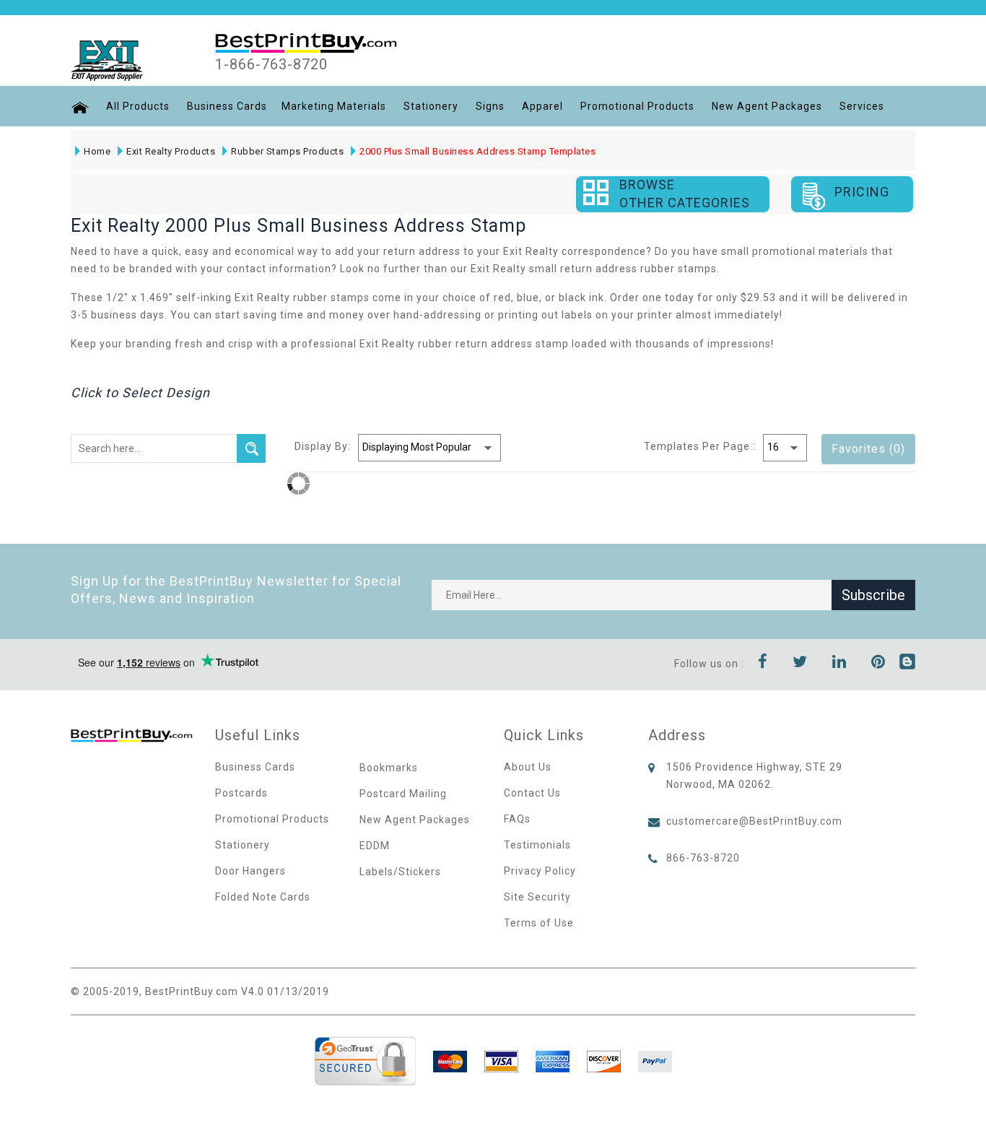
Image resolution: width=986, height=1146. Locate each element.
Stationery (430, 106)
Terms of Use (539, 923)
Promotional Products (637, 106)
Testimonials (537, 845)
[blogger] (907, 663)
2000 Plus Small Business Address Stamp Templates (477, 151)
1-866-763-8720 (271, 64)
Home (97, 151)
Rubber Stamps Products (287, 151)
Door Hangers (250, 871)
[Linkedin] (839, 663)
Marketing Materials (334, 106)
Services (861, 106)
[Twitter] (800, 663)
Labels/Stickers (400, 871)
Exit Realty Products (170, 151)
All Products (138, 106)
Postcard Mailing (403, 793)
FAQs (517, 819)
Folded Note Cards (262, 897)
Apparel (542, 106)
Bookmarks (388, 767)
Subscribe (873, 595)
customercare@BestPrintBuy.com (754, 821)
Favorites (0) (868, 449)
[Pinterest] (878, 663)
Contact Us (532, 793)
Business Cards (227, 106)
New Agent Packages (767, 106)
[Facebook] (763, 663)
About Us (527, 767)
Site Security (537, 897)
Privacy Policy (540, 871)
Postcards (241, 793)
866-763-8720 (703, 858)
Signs (490, 106)
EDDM (374, 845)
